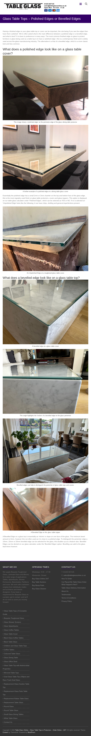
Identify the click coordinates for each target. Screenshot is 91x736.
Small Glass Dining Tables (13, 714)
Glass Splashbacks (11, 626)
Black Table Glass (10, 642)
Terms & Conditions (68, 598)
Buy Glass (36, 579)
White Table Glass (10, 718)
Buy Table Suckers (39, 582)
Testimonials (66, 594)
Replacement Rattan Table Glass (16, 698)
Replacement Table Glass (13, 702)
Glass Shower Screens (12, 622)
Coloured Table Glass (12, 654)
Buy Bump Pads (38, 585)
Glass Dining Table (11, 658)
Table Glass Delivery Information (73, 588)
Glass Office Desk (10, 661)
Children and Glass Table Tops (15, 646)
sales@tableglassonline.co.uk (75, 575)
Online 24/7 (44, 579)
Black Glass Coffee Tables (13, 638)
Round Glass (9, 706)
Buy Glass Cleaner (39, 589)
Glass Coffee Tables (11, 630)
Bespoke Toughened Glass (14, 618)
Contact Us (8, 722)
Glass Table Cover (11, 634)
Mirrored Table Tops (11, 673)
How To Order (66, 579)
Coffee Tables (9, 650)
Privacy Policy (66, 601)
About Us (64, 591)
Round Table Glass (11, 710)
